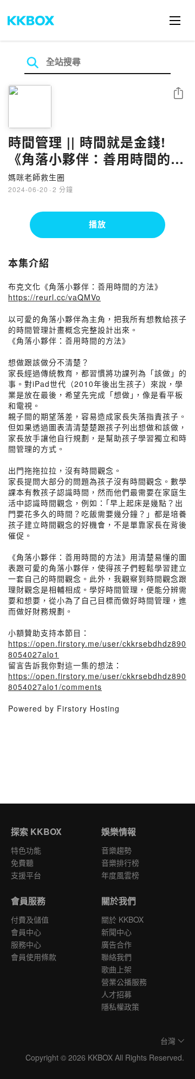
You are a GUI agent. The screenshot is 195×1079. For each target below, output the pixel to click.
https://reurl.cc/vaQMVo (54, 297)
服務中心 (26, 944)
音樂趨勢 (116, 850)
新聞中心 (116, 931)
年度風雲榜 (120, 875)
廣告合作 (116, 944)
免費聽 (22, 862)
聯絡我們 (116, 956)
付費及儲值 (30, 919)
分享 (178, 94)
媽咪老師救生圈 (36, 177)
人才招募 (116, 994)
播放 (97, 224)
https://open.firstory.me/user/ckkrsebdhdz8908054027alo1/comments (97, 681)
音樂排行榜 (120, 862)
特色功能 (26, 850)
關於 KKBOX (122, 919)
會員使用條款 (33, 956)
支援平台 (26, 875)
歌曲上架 (116, 969)
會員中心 (26, 931)
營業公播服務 (124, 981)
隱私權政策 (120, 1006)
